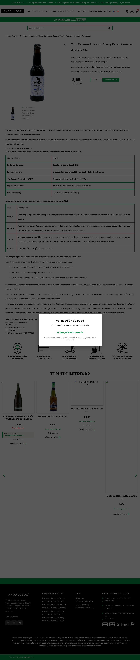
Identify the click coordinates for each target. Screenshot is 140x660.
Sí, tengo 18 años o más (70, 332)
